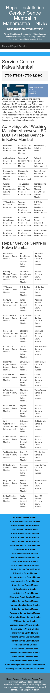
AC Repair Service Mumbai (25, 517)
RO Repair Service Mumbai (25, 621)
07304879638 (13, 75)
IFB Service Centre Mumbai (25, 573)
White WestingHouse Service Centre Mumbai (25, 664)
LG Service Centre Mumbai (25, 589)
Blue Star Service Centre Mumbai (25, 521)
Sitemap (16, 679)
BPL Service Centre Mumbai (25, 529)
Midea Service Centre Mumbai (25, 601)
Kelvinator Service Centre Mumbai (25, 577)
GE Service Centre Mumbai (25, 549)
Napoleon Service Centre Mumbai (25, 605)
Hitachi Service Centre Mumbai (25, 565)
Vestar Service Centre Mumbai (25, 648)
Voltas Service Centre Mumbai (25, 656)
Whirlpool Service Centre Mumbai (25, 660)
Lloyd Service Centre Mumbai (25, 593)
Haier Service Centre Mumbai (25, 561)
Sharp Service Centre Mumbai (25, 632)
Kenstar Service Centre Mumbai (25, 581)
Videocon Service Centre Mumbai (25, 652)
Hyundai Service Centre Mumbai (25, 569)
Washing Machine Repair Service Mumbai (25, 668)
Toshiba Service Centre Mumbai (25, 640)
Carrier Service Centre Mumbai (25, 533)
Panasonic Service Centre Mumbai (25, 613)
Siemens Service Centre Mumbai (25, 636)
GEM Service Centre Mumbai (25, 553)
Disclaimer (26, 679)
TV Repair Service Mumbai (25, 644)
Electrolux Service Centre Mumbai (25, 545)
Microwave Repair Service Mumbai (25, 597)
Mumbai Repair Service (14, 46)
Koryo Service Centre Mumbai (25, 585)
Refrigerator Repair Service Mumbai (25, 617)
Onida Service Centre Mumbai (25, 609)
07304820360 (33, 75)
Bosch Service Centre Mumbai (25, 525)
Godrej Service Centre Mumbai (25, 557)
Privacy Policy (38, 679)
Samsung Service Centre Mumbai (25, 624)
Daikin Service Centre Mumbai (25, 541)
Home (8, 679)
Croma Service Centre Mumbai (25, 537)
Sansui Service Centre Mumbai (25, 628)
